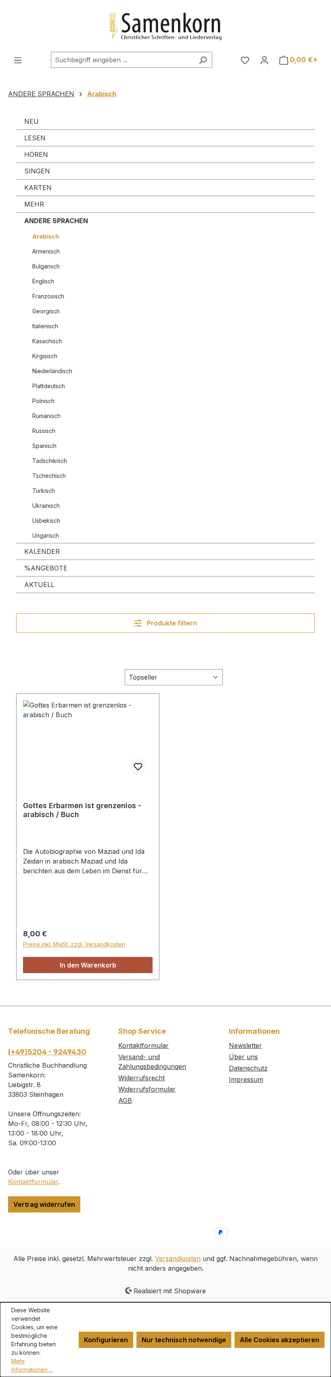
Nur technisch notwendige (184, 1340)
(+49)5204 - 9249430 (47, 1052)
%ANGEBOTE (45, 568)
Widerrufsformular (147, 1089)
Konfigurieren (106, 1340)
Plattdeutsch (48, 385)
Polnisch (43, 400)
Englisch (43, 281)
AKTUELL (39, 585)
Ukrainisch (46, 505)
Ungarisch (45, 535)
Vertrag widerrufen (44, 1204)
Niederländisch (52, 370)
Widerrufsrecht (141, 1078)
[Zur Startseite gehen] (165, 26)
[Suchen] (202, 60)
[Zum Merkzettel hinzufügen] (138, 766)
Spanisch (44, 445)
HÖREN (36, 154)
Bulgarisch (46, 266)
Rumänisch (46, 415)
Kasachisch (47, 341)
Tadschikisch (49, 460)
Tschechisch (49, 475)
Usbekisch (46, 520)
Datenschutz (248, 1068)
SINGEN (37, 171)
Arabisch (45, 236)
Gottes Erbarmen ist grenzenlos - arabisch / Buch (82, 810)
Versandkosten (178, 1259)
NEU (31, 121)
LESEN (35, 138)
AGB (125, 1100)
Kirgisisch (44, 356)
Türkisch (43, 490)
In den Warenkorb (88, 965)
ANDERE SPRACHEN (56, 221)
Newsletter (245, 1045)
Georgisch (46, 311)
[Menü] (17, 60)
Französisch (48, 296)
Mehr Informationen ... (32, 1365)
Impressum (246, 1079)
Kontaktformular (33, 1182)
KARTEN (38, 188)
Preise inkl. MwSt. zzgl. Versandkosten (74, 944)
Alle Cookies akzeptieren (279, 1340)
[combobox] (122, 60)
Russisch (43, 430)
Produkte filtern (171, 623)
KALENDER (42, 551)
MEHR (34, 204)
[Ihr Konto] (264, 60)
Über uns (243, 1057)
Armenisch (46, 251)
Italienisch (45, 326)
